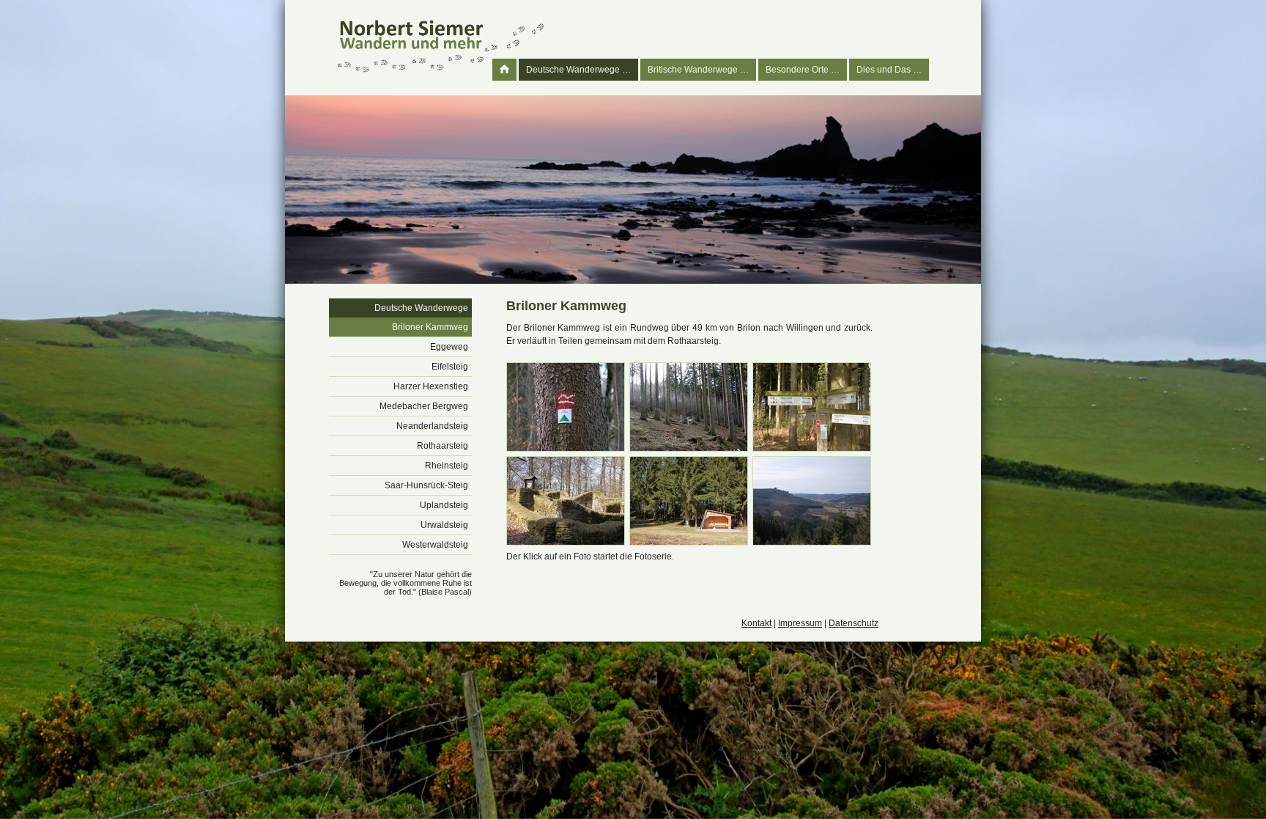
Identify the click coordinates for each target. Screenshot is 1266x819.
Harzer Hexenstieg (430, 386)
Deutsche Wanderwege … (578, 70)
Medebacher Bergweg (424, 406)
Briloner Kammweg (430, 327)
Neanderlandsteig (432, 426)
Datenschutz (853, 623)
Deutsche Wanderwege (421, 308)
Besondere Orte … (803, 70)
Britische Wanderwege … (698, 70)
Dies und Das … (889, 70)
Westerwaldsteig (435, 545)
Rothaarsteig (442, 446)
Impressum (800, 623)
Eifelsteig (450, 366)
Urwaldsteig (444, 525)
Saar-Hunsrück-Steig (426, 485)
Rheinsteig (446, 465)
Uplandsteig (444, 505)
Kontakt (756, 623)
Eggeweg (449, 347)
